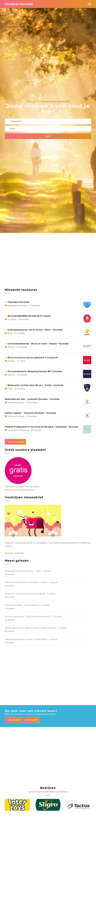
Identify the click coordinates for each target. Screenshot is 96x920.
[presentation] (5, 812)
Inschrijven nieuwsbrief (14, 553)
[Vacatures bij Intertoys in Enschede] (17, 804)
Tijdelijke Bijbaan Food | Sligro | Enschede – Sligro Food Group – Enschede (36, 628)
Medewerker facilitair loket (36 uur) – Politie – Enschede (28, 571)
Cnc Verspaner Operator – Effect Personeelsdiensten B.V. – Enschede (33, 616)
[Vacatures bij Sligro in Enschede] (48, 804)
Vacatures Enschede (19, 4)
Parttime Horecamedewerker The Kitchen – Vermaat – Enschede (31, 582)
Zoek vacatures (13, 720)
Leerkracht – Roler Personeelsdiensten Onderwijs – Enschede (30, 594)
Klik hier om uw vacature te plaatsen (20, 490)
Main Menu (89, 4)
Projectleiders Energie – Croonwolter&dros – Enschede (27, 605)
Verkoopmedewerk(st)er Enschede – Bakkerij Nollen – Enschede (31, 639)
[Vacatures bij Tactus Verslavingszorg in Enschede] (78, 804)
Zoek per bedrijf (31, 720)
